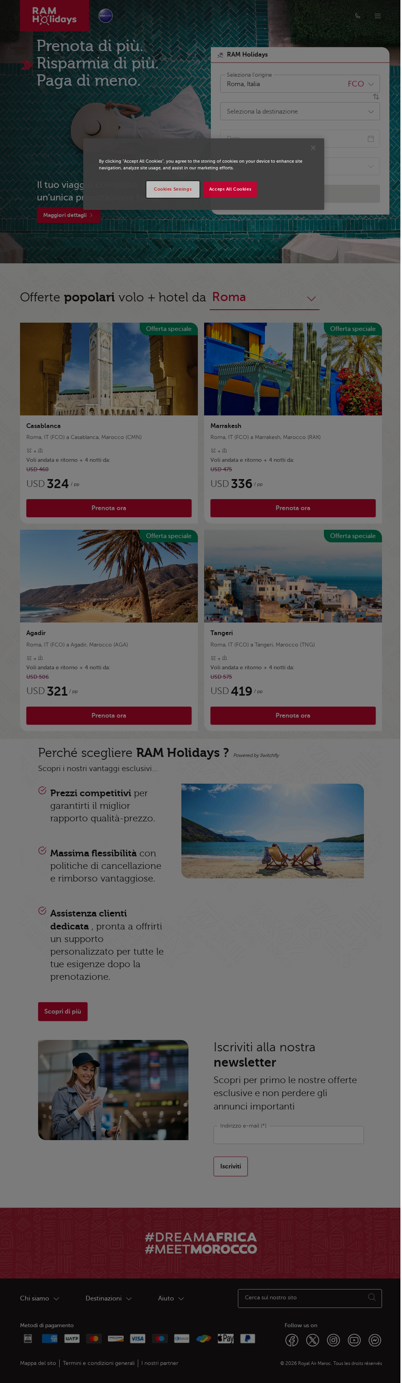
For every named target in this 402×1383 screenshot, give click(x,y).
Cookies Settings (173, 189)
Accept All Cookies (230, 189)
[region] (203, 174)
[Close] (313, 147)
